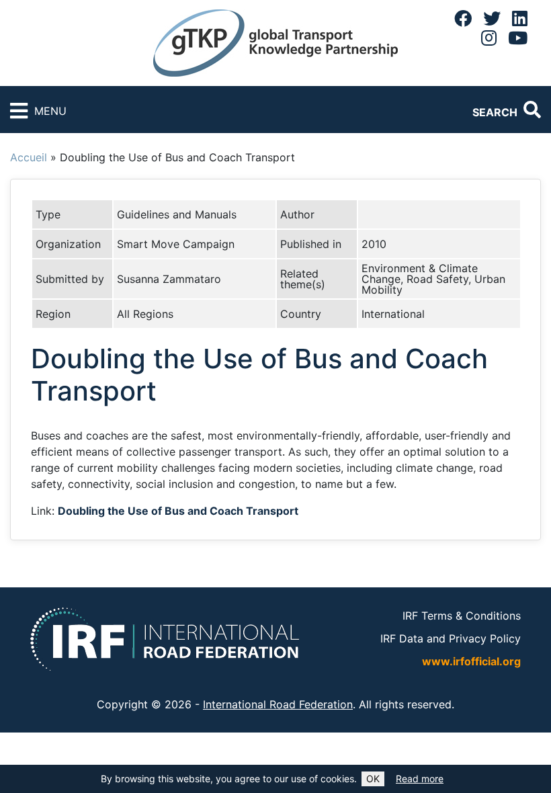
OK (373, 778)
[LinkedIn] (519, 18)
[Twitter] (492, 18)
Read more (419, 778)
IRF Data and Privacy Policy (450, 638)
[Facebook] (463, 18)
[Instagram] (489, 37)
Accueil (28, 157)
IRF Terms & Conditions (461, 615)
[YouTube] (517, 37)
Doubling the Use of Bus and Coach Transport (178, 510)
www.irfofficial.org (471, 661)
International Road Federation (278, 704)
